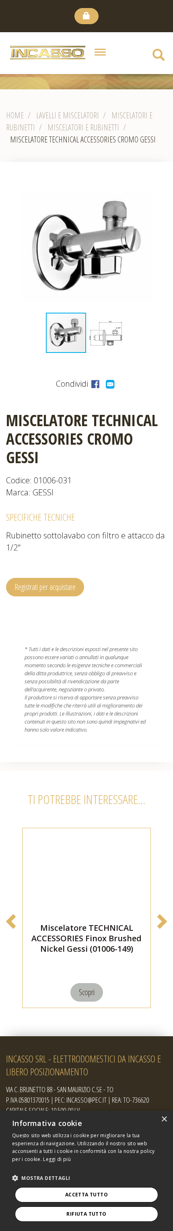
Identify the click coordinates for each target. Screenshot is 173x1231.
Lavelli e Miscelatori (67, 115)
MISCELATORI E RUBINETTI (83, 127)
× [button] (164, 1119)
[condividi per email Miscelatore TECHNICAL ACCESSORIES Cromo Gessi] (111, 383)
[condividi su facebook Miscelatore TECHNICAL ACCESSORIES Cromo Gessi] (96, 383)
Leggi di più (57, 1159)
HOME (15, 115)
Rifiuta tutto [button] (86, 1213)
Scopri (87, 992)
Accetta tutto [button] (86, 1194)
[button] (165, 246)
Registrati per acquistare (45, 586)
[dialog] (86, 1171)
